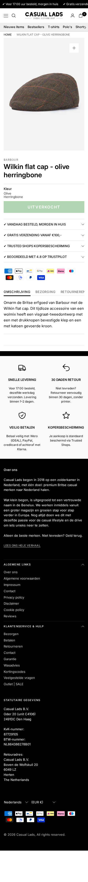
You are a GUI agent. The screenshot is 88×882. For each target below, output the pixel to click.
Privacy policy (14, 597)
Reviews (10, 616)
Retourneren (13, 646)
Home (8, 34)
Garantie (10, 659)
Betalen (9, 640)
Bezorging (45, 292)
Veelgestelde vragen (19, 678)
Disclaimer (11, 603)
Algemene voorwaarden (22, 578)
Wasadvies (12, 665)
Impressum (12, 585)
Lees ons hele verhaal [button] (22, 545)
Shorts (80, 27)
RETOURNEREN (73, 292)
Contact (9, 591)
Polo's (67, 27)
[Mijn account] (73, 15)
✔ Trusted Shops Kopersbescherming (37, 246)
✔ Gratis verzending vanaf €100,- (33, 235)
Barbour (11, 159)
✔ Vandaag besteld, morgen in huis (35, 224)
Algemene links (17, 564)
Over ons (11, 572)
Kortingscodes (14, 672)
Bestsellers (36, 27)
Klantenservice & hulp (24, 626)
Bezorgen (11, 634)
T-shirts (53, 27)
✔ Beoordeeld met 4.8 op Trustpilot (35, 257)
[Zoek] (14, 15)
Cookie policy (14, 610)
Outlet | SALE (13, 684)
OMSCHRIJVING (17, 292)
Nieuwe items (14, 27)
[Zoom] (74, 48)
